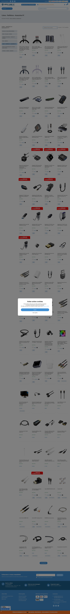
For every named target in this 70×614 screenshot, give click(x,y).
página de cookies (46, 306)
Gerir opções (35, 312)
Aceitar (35, 309)
